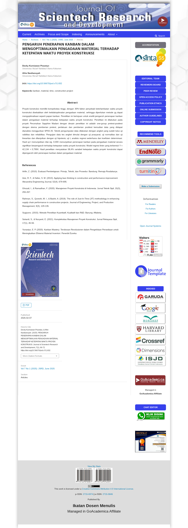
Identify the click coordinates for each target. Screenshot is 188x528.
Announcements (94, 34)
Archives (40, 34)
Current (26, 34)
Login (151, 6)
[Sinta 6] (150, 319)
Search (161, 36)
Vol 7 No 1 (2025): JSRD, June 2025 (57, 40)
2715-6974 (88, 494)
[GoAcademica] (150, 380)
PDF (27, 305)
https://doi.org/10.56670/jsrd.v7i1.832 (44, 83)
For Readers (150, 204)
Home (24, 40)
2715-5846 (108, 494)
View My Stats (94, 466)
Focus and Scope (58, 34)
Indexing (77, 34)
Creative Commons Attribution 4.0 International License (107, 489)
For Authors (151, 209)
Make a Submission (151, 186)
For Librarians (150, 213)
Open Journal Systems (150, 226)
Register (133, 6)
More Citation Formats (32, 356)
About (111, 34)
